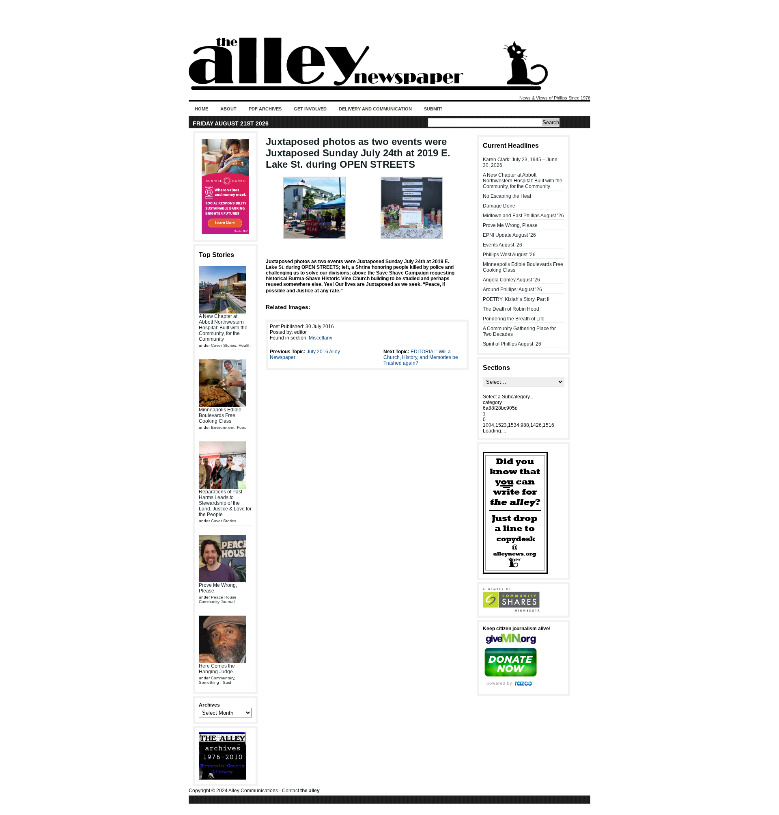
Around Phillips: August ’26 (512, 289)
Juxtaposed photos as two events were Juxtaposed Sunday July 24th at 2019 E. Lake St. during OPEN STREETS (358, 153)
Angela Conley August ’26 (511, 280)
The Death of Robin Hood (511, 309)
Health (245, 345)
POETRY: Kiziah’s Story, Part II (516, 299)
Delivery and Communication (375, 108)
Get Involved (310, 108)
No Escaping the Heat (507, 196)
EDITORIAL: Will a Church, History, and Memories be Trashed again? (420, 357)
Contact (301, 790)
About (228, 108)
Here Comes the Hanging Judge (217, 668)
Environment (223, 427)
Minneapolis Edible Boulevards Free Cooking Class (220, 415)
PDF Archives (265, 108)
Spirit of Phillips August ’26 (512, 344)
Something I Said (215, 682)
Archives (209, 705)
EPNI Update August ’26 (509, 235)
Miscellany (320, 338)
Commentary (222, 678)
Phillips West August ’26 (509, 254)
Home (201, 108)
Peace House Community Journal (218, 599)
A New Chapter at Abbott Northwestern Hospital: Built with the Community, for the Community (223, 327)
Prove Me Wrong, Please (510, 225)
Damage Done (499, 206)
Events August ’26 (502, 245)
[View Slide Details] (225, 186)
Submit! (433, 108)
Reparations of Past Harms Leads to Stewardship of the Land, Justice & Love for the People (225, 503)
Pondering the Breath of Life (513, 319)
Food (242, 427)
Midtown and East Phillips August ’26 (523, 215)
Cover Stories (223, 345)
